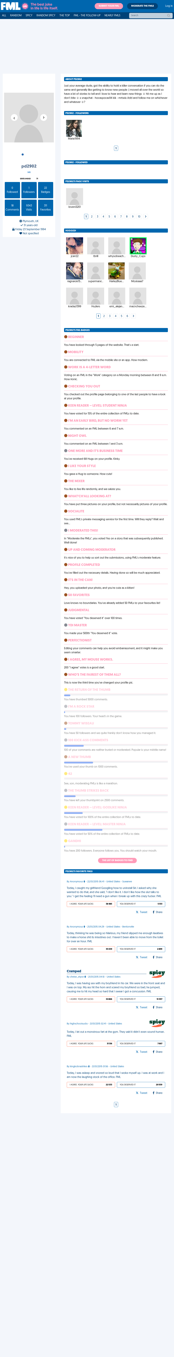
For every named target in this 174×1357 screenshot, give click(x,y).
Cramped (74, 971)
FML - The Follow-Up (87, 15)
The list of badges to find (117, 860)
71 (37, 179)
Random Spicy (46, 15)
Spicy (29, 15)
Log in (169, 6)
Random (16, 15)
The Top (64, 15)
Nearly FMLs (112, 15)
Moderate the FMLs (142, 6)
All (4, 15)
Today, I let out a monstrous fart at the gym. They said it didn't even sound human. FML (115, 1034)
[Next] (145, 217)
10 (139, 216)
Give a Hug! (25, 179)
